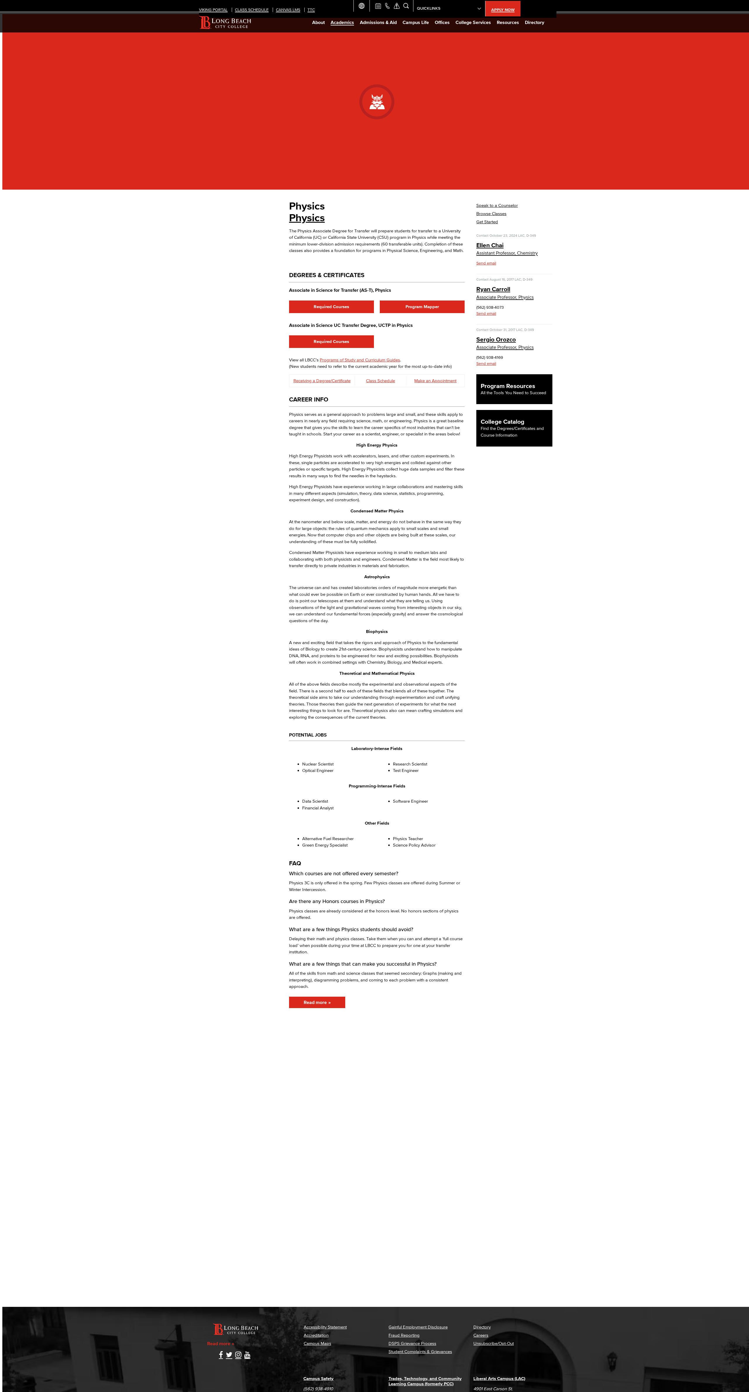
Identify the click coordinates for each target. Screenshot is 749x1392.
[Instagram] (238, 1355)
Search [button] (406, 6)
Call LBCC (387, 6)
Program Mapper (422, 306)
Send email (486, 263)
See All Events (378, 6)
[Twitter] (229, 1355)
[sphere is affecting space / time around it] (329, 261)
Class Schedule (380, 380)
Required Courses (331, 306)
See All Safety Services (397, 6)
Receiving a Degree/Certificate (322, 380)
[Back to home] (225, 22)
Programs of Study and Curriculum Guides (360, 359)
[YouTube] (247, 1355)
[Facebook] (220, 1355)
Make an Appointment (435, 380)
